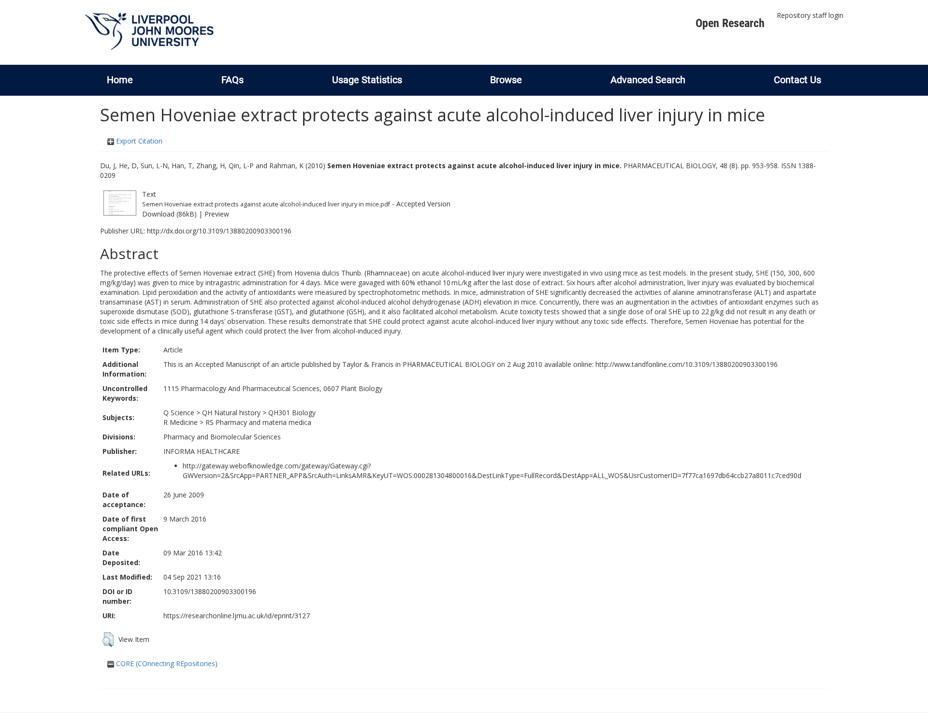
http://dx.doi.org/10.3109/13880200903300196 (219, 230)
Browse (506, 80)
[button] (108, 639)
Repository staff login (810, 15)
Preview (216, 213)
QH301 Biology (292, 412)
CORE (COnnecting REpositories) (166, 663)
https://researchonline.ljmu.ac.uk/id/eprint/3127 (236, 615)
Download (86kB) (169, 213)
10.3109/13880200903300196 (209, 591)
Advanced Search (647, 80)
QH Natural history (231, 412)
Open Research (730, 23)
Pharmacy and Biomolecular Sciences (222, 436)
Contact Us (797, 80)
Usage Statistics (367, 80)
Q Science (178, 412)
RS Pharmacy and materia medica (258, 422)
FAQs (232, 80)
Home (120, 80)
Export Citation (138, 141)
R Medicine (180, 422)
